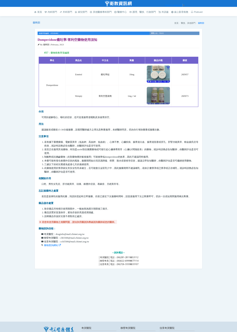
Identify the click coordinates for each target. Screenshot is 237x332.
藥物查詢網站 (51, 245)
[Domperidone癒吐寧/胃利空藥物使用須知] (158, 74)
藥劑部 (201, 23)
